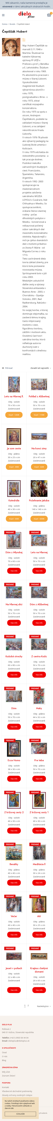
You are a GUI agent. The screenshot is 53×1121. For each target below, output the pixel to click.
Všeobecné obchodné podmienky (17, 1091)
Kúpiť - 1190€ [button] (39, 415)
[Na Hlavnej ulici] (14, 592)
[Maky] (39, 696)
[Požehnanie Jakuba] (39, 488)
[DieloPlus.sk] (26, 14)
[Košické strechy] (14, 644)
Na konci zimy (39, 448)
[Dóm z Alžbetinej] (39, 592)
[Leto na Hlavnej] (39, 540)
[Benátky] (14, 852)
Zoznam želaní (8, 1075)
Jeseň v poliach (14, 968)
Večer (14, 916)
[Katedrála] (14, 488)
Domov (4, 24)
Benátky (14, 864)
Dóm (13, 708)
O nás (4, 1056)
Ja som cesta (14, 448)
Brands (12, 24)
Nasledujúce (43, 1006)
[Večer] (14, 904)
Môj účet (6, 1071)
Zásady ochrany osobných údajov (17, 1095)
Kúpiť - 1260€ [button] (14, 415)
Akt (39, 916)
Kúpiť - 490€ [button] (14, 467)
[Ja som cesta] (14, 436)
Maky (39, 708)
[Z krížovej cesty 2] (14, 800)
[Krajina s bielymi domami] (39, 956)
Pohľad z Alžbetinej (39, 396)
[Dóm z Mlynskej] (14, 540)
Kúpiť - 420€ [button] (39, 467)
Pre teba (39, 760)
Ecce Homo (14, 760)
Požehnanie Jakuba (39, 500)
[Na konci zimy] (39, 436)
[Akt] (39, 904)
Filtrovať (9, 368)
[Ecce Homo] (14, 748)
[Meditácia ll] (39, 852)
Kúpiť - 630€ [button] (14, 519)
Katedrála (14, 500)
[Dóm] (14, 696)
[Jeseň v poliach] (14, 956)
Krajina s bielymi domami (39, 970)
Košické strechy (14, 656)
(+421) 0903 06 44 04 (19, 1037)
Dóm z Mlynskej (14, 552)
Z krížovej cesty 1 (39, 812)
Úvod (4, 1052)
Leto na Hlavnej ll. (14, 396)
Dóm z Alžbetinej (39, 604)
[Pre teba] (39, 748)
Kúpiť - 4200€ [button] (39, 519)
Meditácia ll (39, 864)
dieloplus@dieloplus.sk (18, 1041)
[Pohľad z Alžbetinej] (39, 384)
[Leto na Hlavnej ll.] (14, 384)
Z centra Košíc (39, 656)
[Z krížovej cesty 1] (39, 800)
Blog (4, 1060)
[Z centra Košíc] (39, 644)
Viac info (14, 571)
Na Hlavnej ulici (14, 604)
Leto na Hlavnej (39, 552)
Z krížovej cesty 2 (14, 812)
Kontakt (5, 1087)
